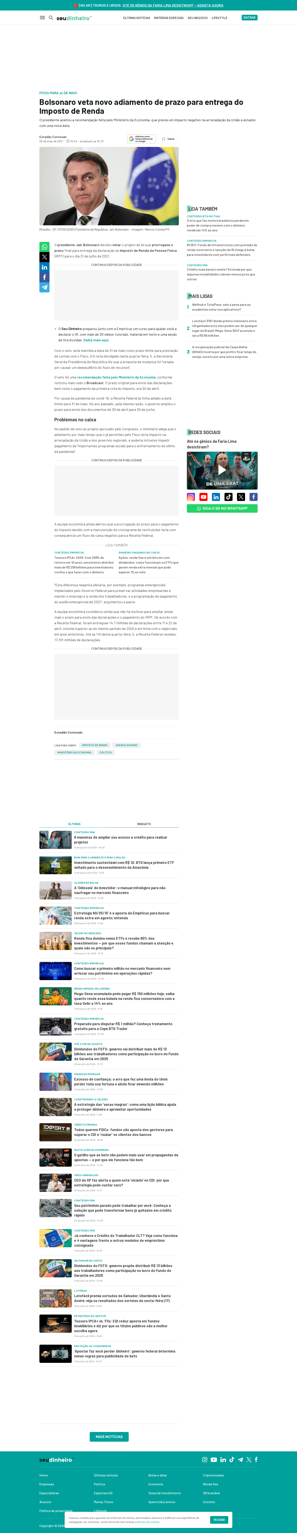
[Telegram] (240, 1459)
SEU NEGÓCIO (198, 18)
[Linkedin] (223, 1459)
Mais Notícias (109, 1437)
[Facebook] (256, 1459)
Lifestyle (100, 1511)
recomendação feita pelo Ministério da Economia (116, 377)
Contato (209, 1502)
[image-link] (55, 840)
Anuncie (45, 1502)
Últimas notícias (106, 1475)
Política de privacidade (56, 1511)
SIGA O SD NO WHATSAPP (225, 508)
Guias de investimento (164, 1493)
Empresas (46, 1484)
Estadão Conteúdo (53, 137)
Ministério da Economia (74, 752)
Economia (155, 1484)
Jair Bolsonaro (127, 745)
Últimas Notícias (136, 18)
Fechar (219, 1519)
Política (106, 752)
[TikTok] (231, 1459)
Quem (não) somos (161, 1502)
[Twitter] (249, 1459)
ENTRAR (250, 17)
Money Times (103, 1502)
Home (43, 1475)
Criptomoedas (213, 1475)
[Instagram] (204, 1459)
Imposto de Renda (94, 745)
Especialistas (49, 1493)
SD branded (211, 1493)
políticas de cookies (147, 1522)
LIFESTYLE (219, 18)
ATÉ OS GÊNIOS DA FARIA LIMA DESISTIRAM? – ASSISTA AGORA (173, 5)
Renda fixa (210, 1484)
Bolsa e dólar (157, 1475)
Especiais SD (103, 1493)
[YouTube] (214, 1459)
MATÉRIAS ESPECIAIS (169, 18)
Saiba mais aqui (95, 340)
